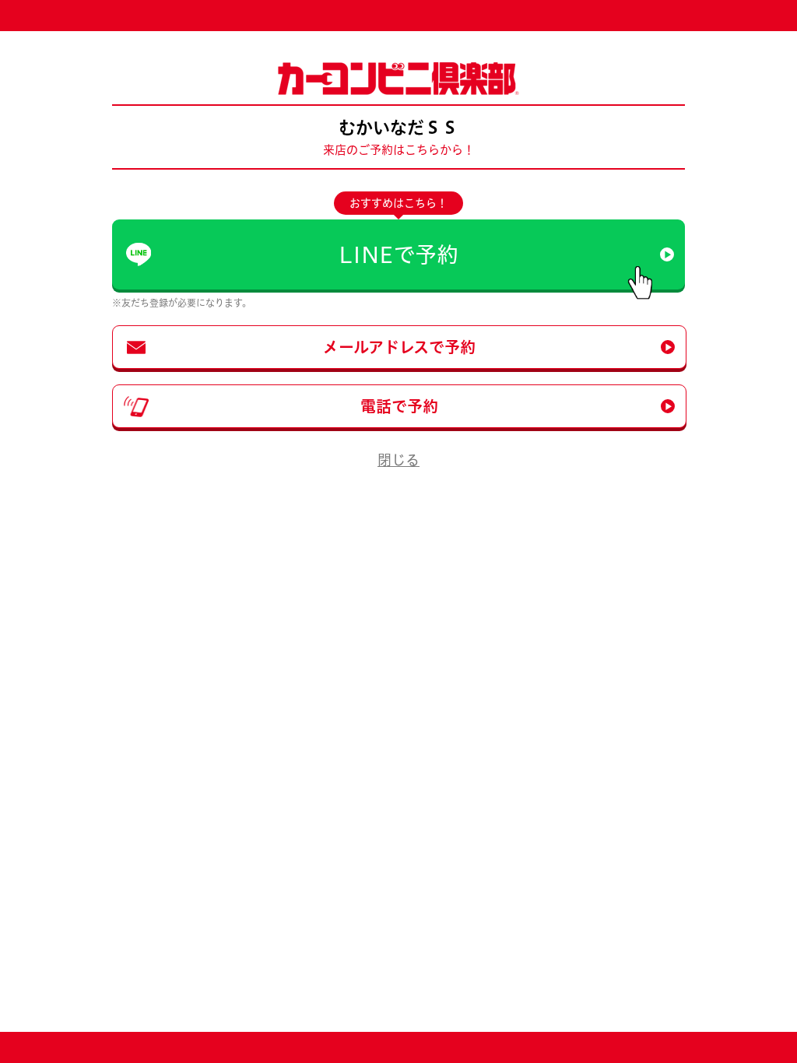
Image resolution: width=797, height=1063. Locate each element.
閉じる (398, 460)
